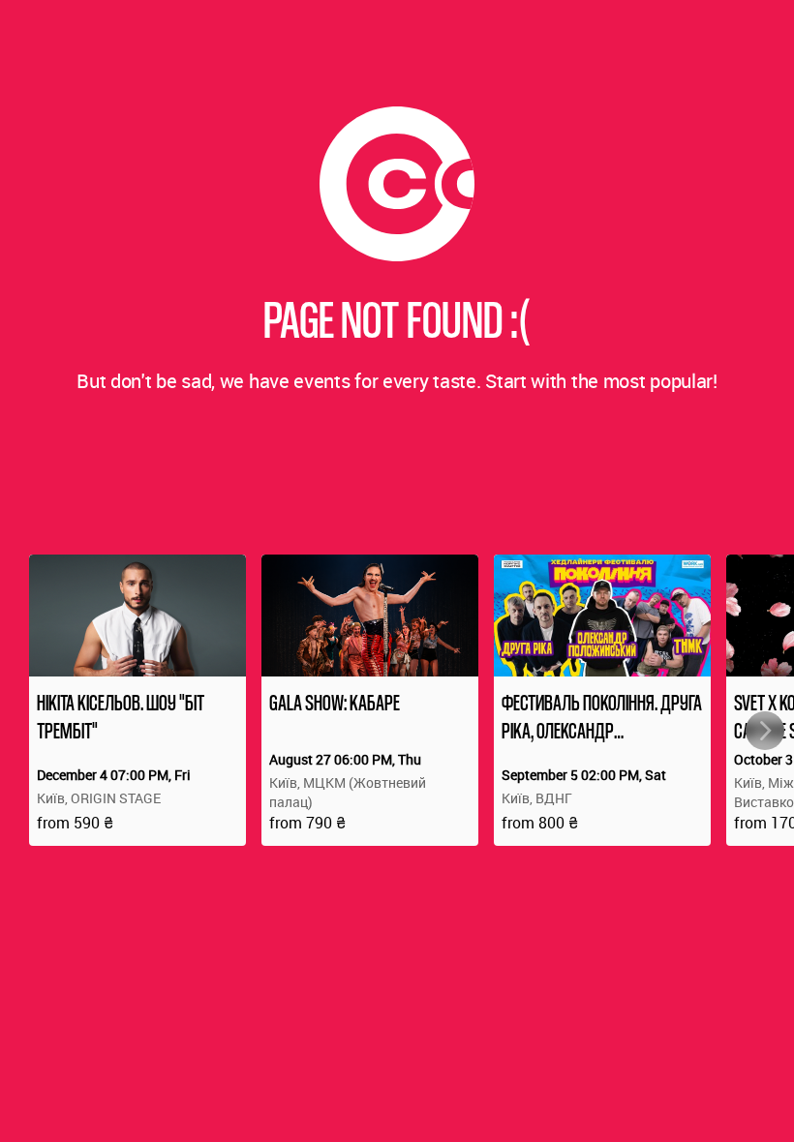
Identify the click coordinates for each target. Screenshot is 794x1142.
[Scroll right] (765, 730)
